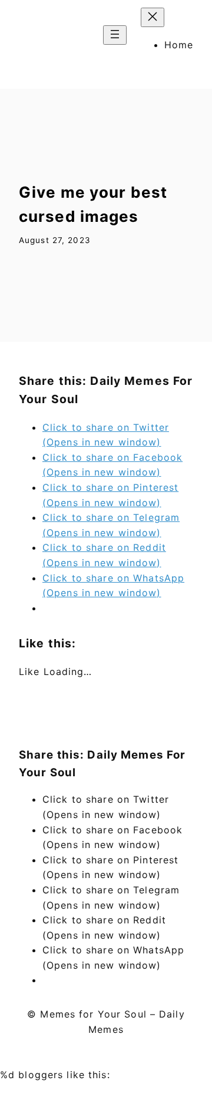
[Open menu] (115, 35)
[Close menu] (152, 17)
